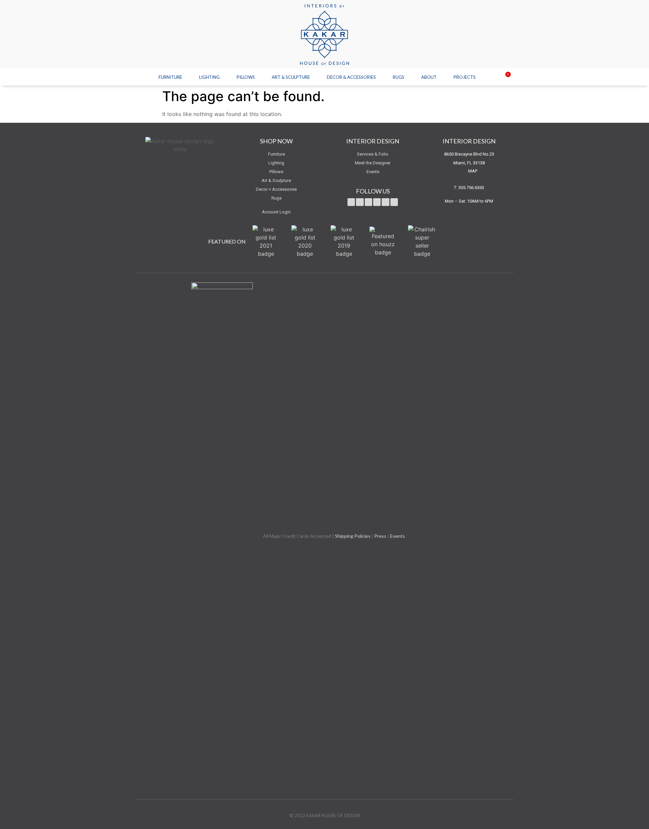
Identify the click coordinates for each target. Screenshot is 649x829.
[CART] (504, 77)
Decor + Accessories (276, 189)
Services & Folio (372, 154)
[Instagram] (385, 202)
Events (372, 171)
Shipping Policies (352, 536)
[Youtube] (368, 202)
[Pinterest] (377, 202)
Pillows (246, 77)
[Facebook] (359, 202)
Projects (465, 77)
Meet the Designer (372, 162)
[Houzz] (394, 202)
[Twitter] (351, 202)
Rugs (398, 77)
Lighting (209, 77)
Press (380, 536)
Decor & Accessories (351, 77)
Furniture (170, 77)
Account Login (276, 211)
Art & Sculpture (291, 77)
